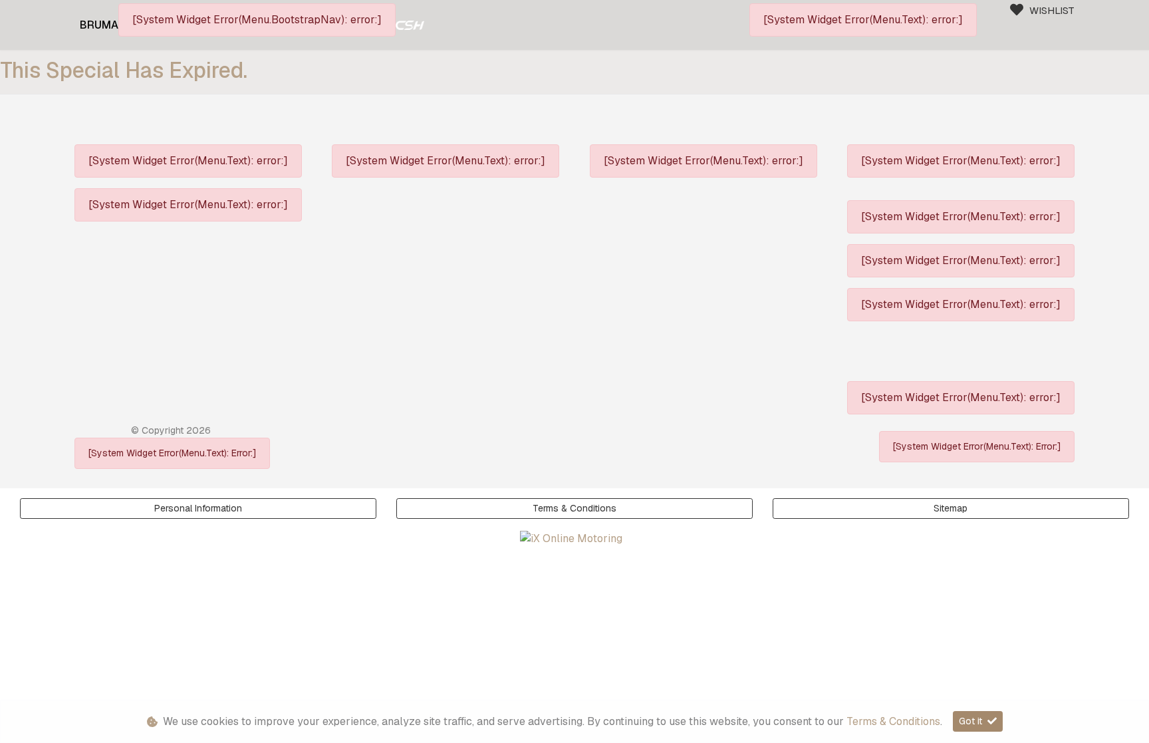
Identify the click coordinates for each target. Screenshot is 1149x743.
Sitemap (950, 508)
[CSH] (410, 25)
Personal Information (198, 508)
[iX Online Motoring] (574, 538)
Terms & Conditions (574, 508)
